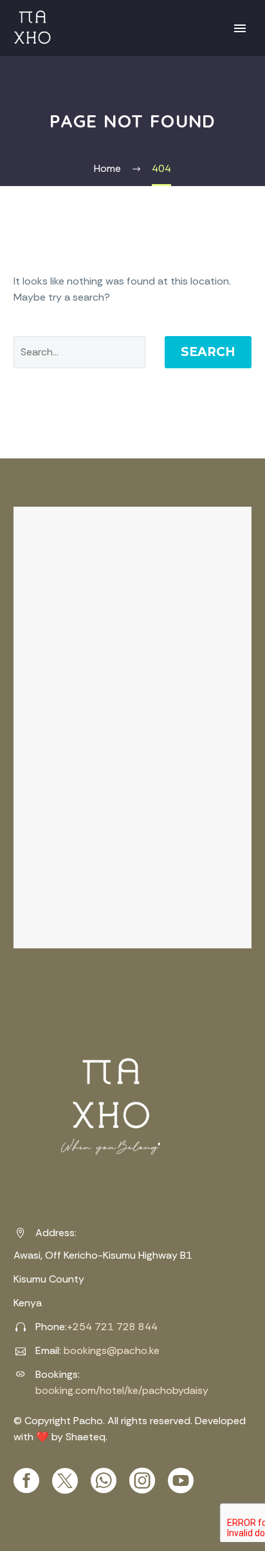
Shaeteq (85, 1436)
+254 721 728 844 (112, 1326)
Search (208, 351)
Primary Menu (239, 28)
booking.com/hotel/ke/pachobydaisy (121, 1390)
